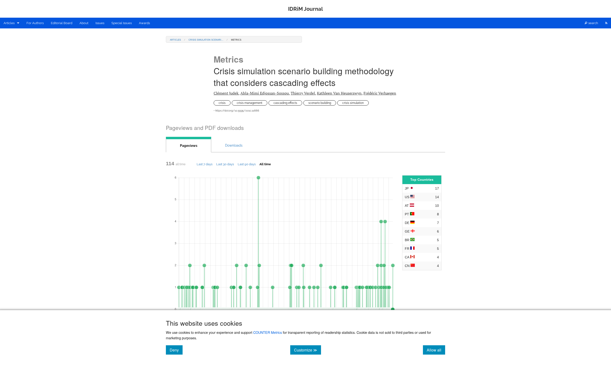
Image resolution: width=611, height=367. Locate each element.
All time (265, 164)
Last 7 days (204, 164)
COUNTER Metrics (267, 332)
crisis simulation (353, 103)
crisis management (249, 103)
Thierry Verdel (303, 93)
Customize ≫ (307, 350)
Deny (176, 350)
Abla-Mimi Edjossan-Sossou (264, 93)
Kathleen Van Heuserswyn (339, 93)
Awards (144, 23)
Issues (99, 23)
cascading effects (285, 103)
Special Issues (121, 23)
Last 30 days (225, 164)
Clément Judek (226, 93)
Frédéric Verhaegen (379, 93)
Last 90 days (247, 164)
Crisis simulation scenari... (206, 39)
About (83, 23)
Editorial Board (61, 23)
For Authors (35, 23)
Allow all (436, 350)
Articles (9, 23)
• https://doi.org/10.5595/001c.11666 (236, 110)
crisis (222, 103)
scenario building (319, 103)
